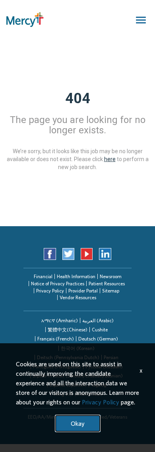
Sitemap (110, 290)
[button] (59, 320)
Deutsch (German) (98, 338)
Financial (43, 276)
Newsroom (111, 276)
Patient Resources (107, 283)
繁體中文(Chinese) (67, 329)
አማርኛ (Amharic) (59, 320)
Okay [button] (78, 423)
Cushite (100, 329)
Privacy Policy (50, 290)
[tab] (59, 320)
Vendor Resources (78, 297)
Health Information (76, 276)
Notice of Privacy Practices (57, 283)
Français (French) (55, 338)
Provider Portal (83, 290)
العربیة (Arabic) (98, 320)
